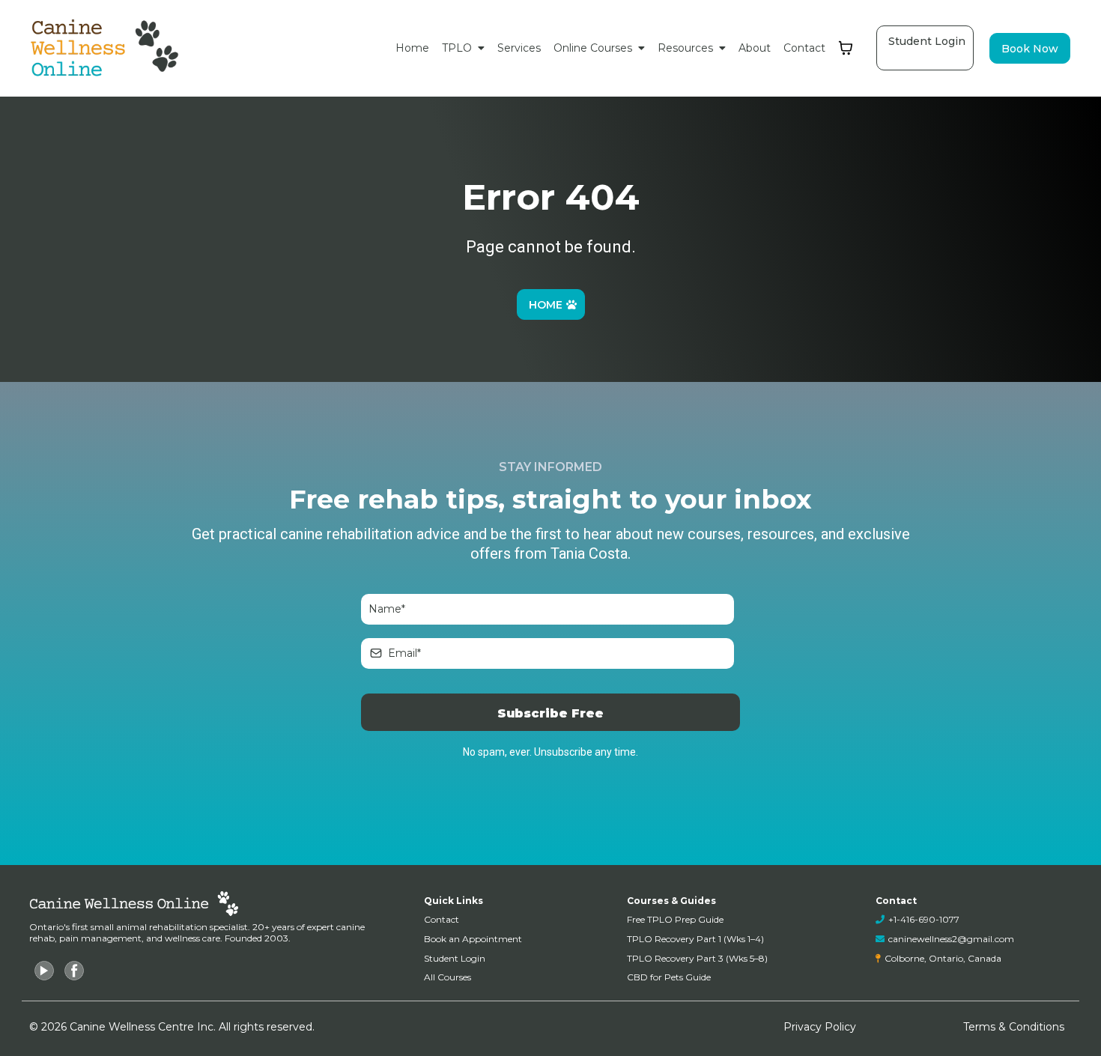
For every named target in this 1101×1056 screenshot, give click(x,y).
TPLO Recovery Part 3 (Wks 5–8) (697, 958)
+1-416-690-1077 (923, 919)
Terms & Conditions (1013, 1027)
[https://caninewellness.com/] (105, 48)
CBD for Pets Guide (669, 977)
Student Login (454, 958)
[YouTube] (44, 970)
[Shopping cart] (845, 47)
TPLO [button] (458, 48)
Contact (441, 919)
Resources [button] (687, 48)
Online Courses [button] (594, 48)
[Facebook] (74, 970)
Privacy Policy (819, 1027)
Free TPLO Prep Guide (675, 919)
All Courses (447, 977)
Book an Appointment (473, 938)
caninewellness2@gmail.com (951, 938)
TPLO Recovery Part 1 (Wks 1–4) (695, 938)
